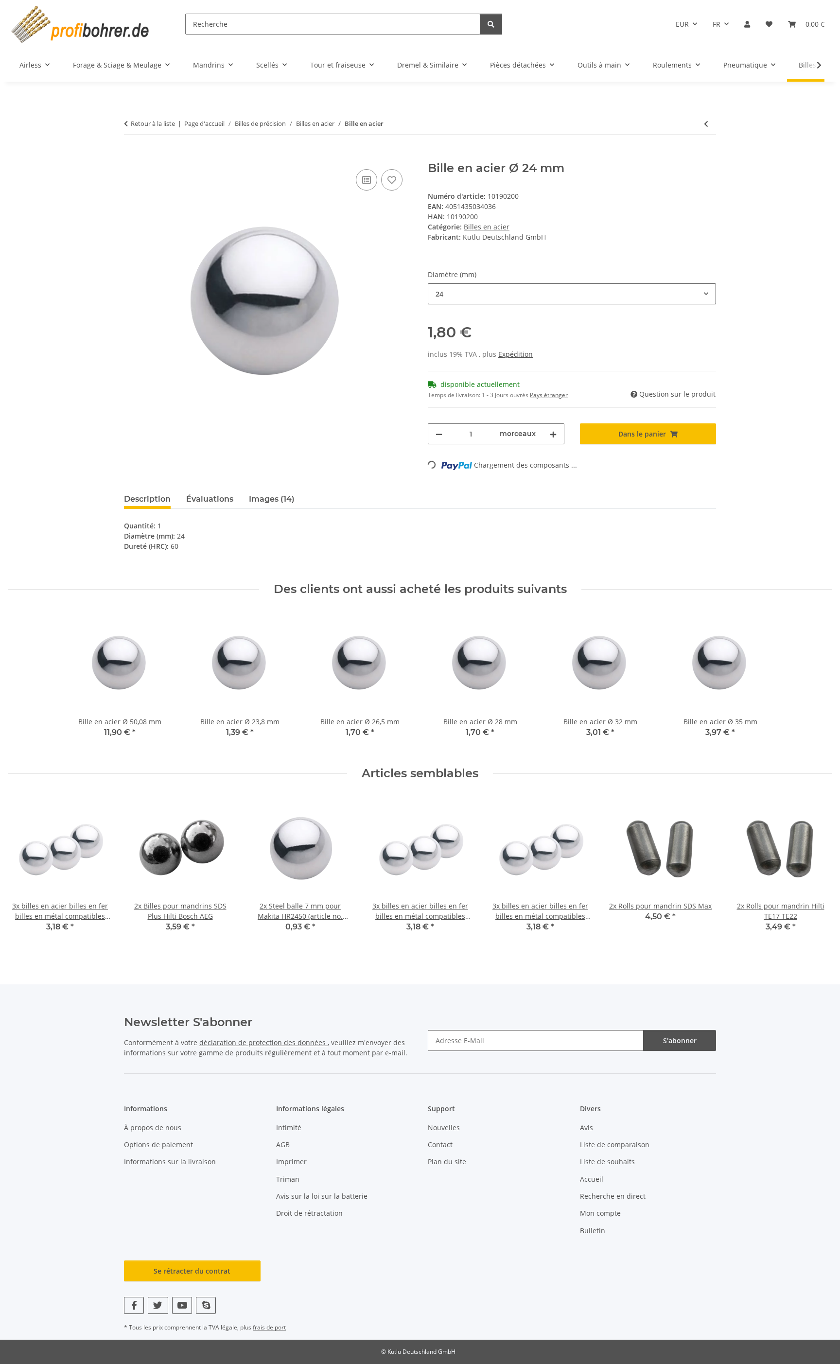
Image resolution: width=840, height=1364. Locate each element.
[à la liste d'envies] (391, 180)
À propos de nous (152, 1127)
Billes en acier (486, 226)
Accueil (591, 1179)
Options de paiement (158, 1144)
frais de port (269, 1327)
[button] (747, 24)
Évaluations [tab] (209, 499)
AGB (283, 1144)
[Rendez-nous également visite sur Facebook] (134, 1305)
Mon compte (600, 1213)
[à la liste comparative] (366, 180)
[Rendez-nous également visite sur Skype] (206, 1305)
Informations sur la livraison (170, 1161)
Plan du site (447, 1161)
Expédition (515, 354)
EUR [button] (682, 24)
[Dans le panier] (132, 156)
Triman (287, 1179)
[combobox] (572, 293)
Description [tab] (147, 499)
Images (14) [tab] (272, 499)
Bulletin (592, 1230)
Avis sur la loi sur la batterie (322, 1196)
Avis (586, 1127)
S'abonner (680, 1040)
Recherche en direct (613, 1196)
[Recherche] (491, 24)
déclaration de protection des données (263, 1042)
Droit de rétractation (309, 1213)
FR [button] (716, 24)
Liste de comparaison (614, 1144)
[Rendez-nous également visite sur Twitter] (158, 1305)
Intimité (288, 1127)
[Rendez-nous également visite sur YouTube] (182, 1305)
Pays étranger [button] (549, 395)
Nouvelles (444, 1127)
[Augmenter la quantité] (553, 434)
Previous (24, 871)
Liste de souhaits (607, 1161)
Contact (440, 1144)
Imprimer (291, 1161)
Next (816, 871)
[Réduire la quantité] (439, 434)
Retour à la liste (153, 123)
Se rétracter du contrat (192, 1271)
